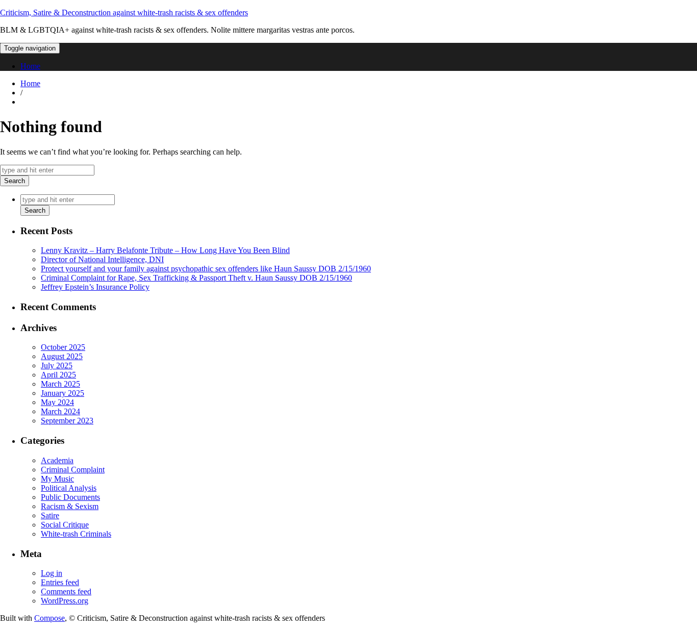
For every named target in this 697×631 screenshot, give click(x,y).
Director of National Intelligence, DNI (102, 259)
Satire (50, 515)
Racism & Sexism (69, 506)
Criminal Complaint (73, 469)
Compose (49, 618)
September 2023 (67, 420)
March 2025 (60, 384)
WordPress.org (64, 600)
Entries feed (60, 582)
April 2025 (58, 374)
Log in (51, 573)
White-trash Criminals (76, 533)
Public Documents (70, 497)
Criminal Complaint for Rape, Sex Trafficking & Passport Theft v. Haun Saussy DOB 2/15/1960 (196, 277)
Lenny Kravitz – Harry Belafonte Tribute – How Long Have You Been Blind (165, 250)
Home (30, 66)
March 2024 (60, 411)
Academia (57, 460)
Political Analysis (68, 488)
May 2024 (57, 402)
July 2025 (56, 365)
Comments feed (66, 591)
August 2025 (62, 356)
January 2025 (62, 393)
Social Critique (65, 524)
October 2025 (63, 347)
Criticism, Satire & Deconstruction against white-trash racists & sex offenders (124, 12)
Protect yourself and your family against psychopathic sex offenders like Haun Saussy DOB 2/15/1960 (206, 268)
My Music (57, 478)
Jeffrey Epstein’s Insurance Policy (95, 287)
